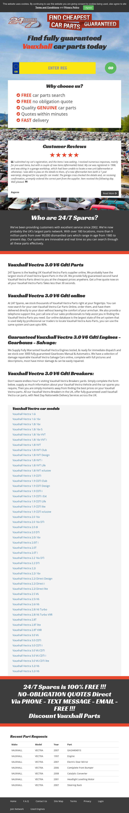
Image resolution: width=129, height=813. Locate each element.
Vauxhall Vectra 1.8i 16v (26, 424)
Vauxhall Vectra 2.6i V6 (26, 604)
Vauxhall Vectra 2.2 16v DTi (28, 558)
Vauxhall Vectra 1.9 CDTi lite (29, 506)
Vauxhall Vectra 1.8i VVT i (27, 460)
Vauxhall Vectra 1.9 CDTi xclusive (32, 511)
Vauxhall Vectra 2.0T (24, 547)
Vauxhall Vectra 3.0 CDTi (27, 640)
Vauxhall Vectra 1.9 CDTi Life (29, 501)
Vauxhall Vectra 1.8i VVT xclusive (32, 470)
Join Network (17, 809)
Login (101, 801)
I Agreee (88, 7)
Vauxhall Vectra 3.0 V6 (26, 635)
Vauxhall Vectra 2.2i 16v (26, 573)
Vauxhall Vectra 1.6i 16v (26, 419)
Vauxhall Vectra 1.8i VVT (27, 445)
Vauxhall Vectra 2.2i (24, 568)
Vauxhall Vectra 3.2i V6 (26, 666)
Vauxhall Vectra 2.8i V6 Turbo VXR (32, 614)
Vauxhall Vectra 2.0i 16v (26, 537)
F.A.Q (26, 801)
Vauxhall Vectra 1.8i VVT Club (30, 450)
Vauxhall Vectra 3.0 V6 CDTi (29, 650)
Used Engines (38, 809)
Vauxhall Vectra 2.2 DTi (26, 563)
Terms (73, 801)
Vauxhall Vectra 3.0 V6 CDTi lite (31, 661)
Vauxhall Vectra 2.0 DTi (26, 532)
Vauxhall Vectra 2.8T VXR (27, 630)
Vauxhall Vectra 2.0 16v (26, 517)
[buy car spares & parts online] (25, 21)
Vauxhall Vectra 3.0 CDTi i (27, 645)
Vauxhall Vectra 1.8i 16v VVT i (30, 439)
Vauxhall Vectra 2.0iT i (25, 542)
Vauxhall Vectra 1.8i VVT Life (29, 465)
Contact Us (41, 801)
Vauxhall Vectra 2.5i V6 (26, 599)
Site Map (58, 801)
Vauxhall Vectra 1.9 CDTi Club (30, 481)
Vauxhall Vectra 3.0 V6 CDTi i (29, 655)
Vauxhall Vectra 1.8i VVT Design (31, 455)
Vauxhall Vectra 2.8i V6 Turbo (30, 609)
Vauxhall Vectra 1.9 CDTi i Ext (30, 496)
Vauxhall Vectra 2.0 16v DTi (28, 522)
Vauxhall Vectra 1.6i (24, 414)
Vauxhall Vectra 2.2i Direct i (29, 583)
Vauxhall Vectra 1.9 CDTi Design (31, 486)
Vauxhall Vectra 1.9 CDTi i (27, 491)
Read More (109, 193)
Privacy (87, 801)
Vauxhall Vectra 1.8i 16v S (27, 429)
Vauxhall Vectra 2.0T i (25, 552)
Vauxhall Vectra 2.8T (24, 619)
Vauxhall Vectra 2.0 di (25, 527)
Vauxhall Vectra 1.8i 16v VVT (29, 434)
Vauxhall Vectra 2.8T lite (27, 625)
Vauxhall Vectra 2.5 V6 (26, 594)
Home (13, 801)
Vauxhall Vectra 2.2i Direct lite (30, 588)
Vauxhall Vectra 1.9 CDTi (27, 475)
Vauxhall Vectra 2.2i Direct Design (32, 578)
